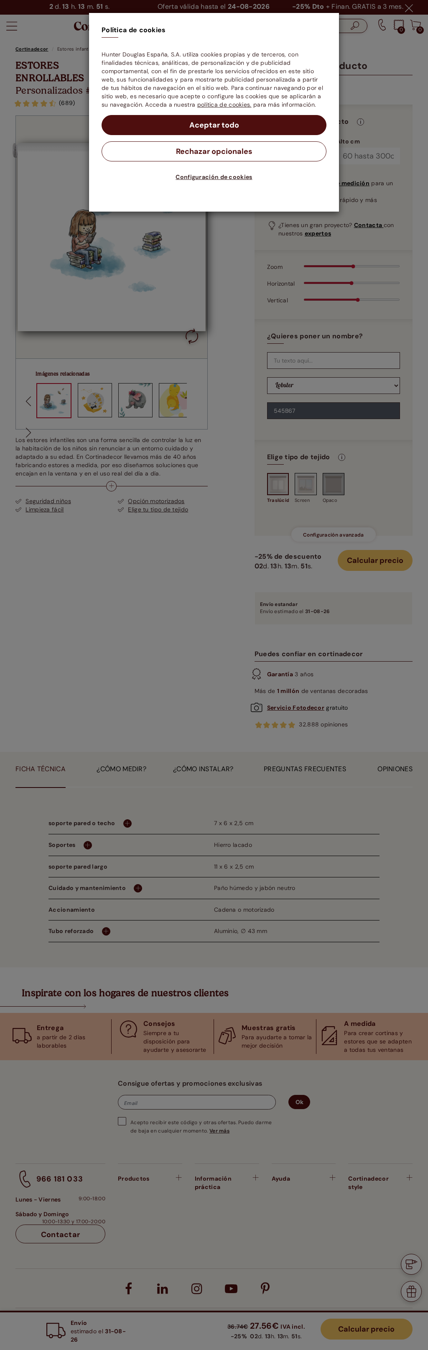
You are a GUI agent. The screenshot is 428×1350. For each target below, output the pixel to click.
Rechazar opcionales (214, 151)
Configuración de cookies (214, 177)
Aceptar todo (214, 125)
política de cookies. (224, 104)
